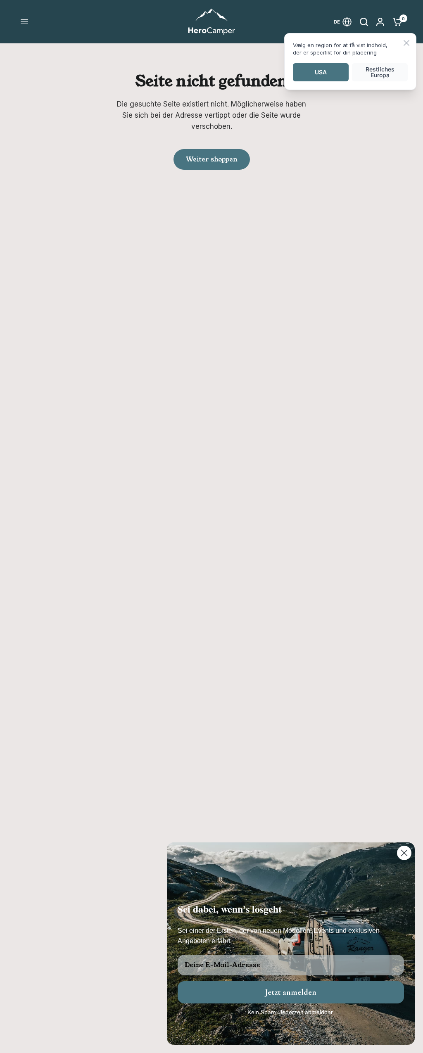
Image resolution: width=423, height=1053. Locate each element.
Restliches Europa (380, 72)
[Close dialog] (404, 853)
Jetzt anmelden (290, 992)
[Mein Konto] (380, 21)
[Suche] (364, 21)
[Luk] (406, 43)
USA (321, 72)
